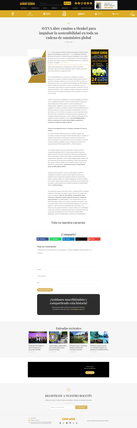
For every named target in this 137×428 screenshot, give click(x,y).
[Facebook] (60, 423)
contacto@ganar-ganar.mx (77, 309)
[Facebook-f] (76, 3)
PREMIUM (54, 8)
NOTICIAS (23, 8)
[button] (43, 239)
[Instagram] (88, 3)
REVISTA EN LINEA (86, 8)
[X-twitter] (79, 3)
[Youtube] (82, 3)
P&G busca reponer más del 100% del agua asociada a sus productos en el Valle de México (99, 347)
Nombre (39, 269)
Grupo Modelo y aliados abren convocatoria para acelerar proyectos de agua (57, 347)
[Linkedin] (70, 423)
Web (38, 282)
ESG (68, 23)
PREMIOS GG (34, 8)
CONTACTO (65, 8)
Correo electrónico (41, 276)
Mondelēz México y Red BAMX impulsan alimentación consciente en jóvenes (78, 347)
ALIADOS (75, 8)
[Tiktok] (91, 3)
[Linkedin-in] (85, 3)
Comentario (40, 253)
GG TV (45, 8)
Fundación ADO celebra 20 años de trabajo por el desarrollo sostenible (36, 347)
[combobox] (51, 3)
